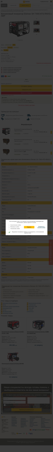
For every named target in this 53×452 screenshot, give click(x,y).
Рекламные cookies (14, 226)
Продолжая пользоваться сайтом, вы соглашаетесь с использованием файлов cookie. (28, 232)
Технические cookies (15, 228)
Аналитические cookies (15, 225)
